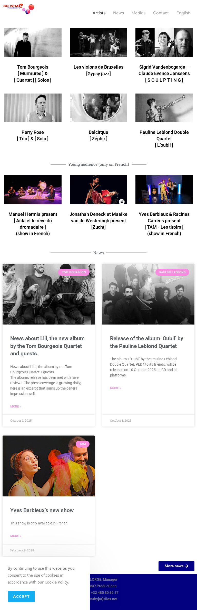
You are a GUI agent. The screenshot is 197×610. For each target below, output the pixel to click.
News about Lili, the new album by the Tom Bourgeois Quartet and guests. (47, 346)
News (118, 12)
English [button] (183, 12)
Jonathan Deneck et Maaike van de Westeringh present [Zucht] (98, 220)
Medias (138, 12)
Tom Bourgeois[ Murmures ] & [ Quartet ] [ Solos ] (32, 73)
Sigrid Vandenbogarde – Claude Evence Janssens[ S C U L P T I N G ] (164, 73)
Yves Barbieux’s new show (42, 510)
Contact (161, 12)
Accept (21, 596)
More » (15, 406)
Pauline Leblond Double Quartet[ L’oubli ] (164, 139)
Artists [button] (99, 12)
